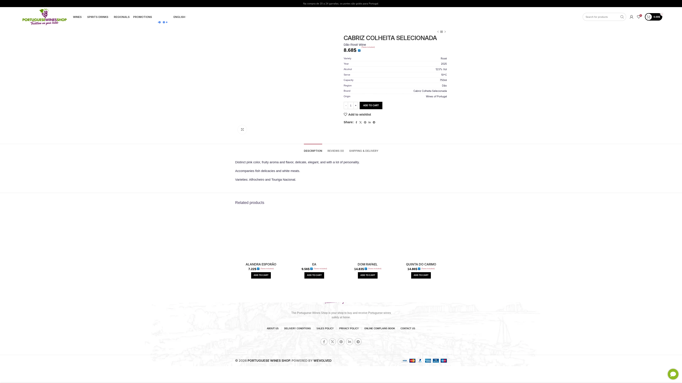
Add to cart (371, 105)
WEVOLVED (322, 360)
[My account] (631, 16)
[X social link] (360, 122)
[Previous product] (438, 32)
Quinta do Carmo (421, 264)
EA (314, 264)
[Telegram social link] (374, 122)
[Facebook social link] (356, 122)
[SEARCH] (622, 17)
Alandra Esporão (261, 264)
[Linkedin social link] (369, 122)
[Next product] (445, 32)
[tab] (313, 149)
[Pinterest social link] (365, 122)
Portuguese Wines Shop (269, 360)
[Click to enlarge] (242, 129)
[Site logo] (44, 16)
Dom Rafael (368, 264)
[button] (261, 275)
